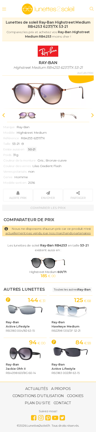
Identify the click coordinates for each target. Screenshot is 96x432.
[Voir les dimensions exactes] (23, 143)
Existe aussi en (13, 149)
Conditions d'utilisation (38, 396)
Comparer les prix (48, 208)
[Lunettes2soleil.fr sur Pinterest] (48, 417)
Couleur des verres (17, 166)
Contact (62, 403)
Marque (9, 127)
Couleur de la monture (19, 160)
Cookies (75, 396)
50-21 (31, 149)
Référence (11, 138)
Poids (7, 155)
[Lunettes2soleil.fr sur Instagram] (41, 417)
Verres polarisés (15, 171)
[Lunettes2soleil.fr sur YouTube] (55, 417)
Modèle (9, 132)
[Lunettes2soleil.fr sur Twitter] (62, 417)
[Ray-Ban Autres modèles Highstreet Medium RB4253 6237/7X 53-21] (48, 92)
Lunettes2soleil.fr (48, 9)
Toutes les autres (72, 289)
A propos (61, 389)
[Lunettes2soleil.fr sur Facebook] (34, 417)
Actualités (36, 389)
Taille (6, 143)
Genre (8, 177)
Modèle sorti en (14, 182)
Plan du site (37, 403)
